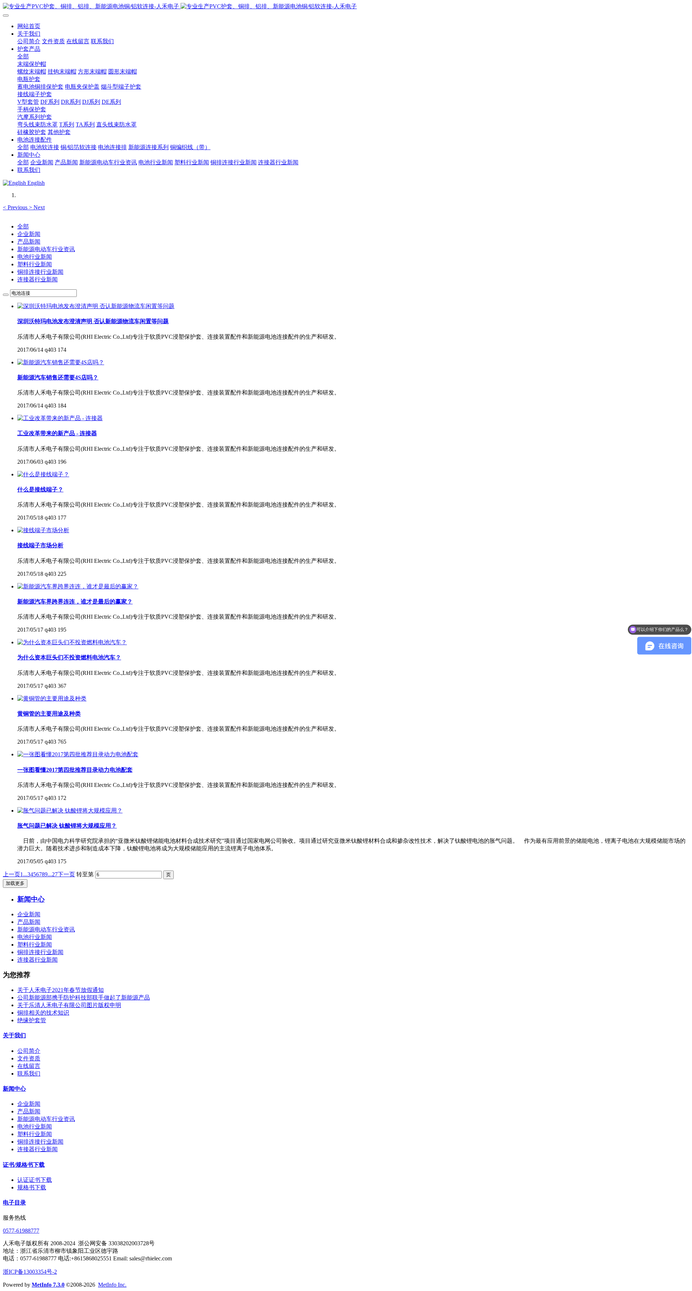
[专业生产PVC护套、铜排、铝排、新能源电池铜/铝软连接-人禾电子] (346, 6)
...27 (53, 874)
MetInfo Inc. (112, 1285)
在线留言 (28, 1066)
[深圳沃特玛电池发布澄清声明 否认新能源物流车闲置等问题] (95, 306)
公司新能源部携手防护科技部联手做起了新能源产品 (83, 997)
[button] (16, 207)
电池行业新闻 (34, 257)
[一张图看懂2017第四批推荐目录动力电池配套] (77, 754)
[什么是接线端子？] (43, 474)
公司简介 (28, 1051)
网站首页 (28, 26)
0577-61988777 (21, 1231)
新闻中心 (14, 1089)
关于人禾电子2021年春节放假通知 (60, 990)
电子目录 (14, 1202)
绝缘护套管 (31, 1020)
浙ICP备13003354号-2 (30, 1272)
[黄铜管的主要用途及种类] (51, 698)
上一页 (11, 874)
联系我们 (28, 1073)
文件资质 (28, 1058)
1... (23, 874)
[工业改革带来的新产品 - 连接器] (60, 418)
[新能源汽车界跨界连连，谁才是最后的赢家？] (77, 586)
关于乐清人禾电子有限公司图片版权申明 (69, 1005)
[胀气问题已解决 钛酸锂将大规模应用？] (70, 810)
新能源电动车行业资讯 (46, 249)
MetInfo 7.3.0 (48, 1285)
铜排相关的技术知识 (43, 1013)
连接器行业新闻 (37, 279)
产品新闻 (28, 242)
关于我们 (14, 1035)
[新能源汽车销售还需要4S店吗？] (60, 362)
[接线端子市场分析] (43, 530)
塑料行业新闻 (34, 264)
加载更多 (15, 883)
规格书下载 (31, 1187)
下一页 (66, 874)
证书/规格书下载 (24, 1165)
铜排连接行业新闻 (40, 272)
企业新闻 (28, 234)
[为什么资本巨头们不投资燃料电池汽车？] (72, 642)
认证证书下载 (34, 1180)
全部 (23, 56)
